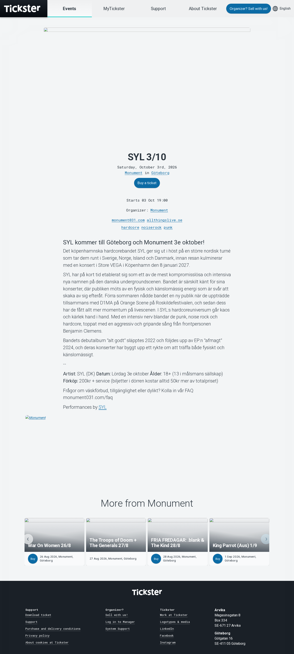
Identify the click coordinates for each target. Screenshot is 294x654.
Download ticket (38, 615)
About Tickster (203, 8)
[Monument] (147, 447)
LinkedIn (167, 629)
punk (168, 227)
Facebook (167, 635)
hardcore (130, 227)
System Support (117, 629)
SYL (103, 407)
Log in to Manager (120, 622)
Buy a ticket (147, 183)
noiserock (151, 227)
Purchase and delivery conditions (52, 629)
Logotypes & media (175, 622)
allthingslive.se (164, 219)
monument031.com (128, 219)
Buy (33, 558)
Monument (159, 210)
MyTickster (114, 8)
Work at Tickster (174, 615)
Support (158, 8)
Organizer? (249, 8)
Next (266, 539)
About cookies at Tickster (47, 642)
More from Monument (147, 503)
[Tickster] (23, 8)
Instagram (168, 642)
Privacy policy (37, 635)
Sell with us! (116, 615)
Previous (28, 539)
